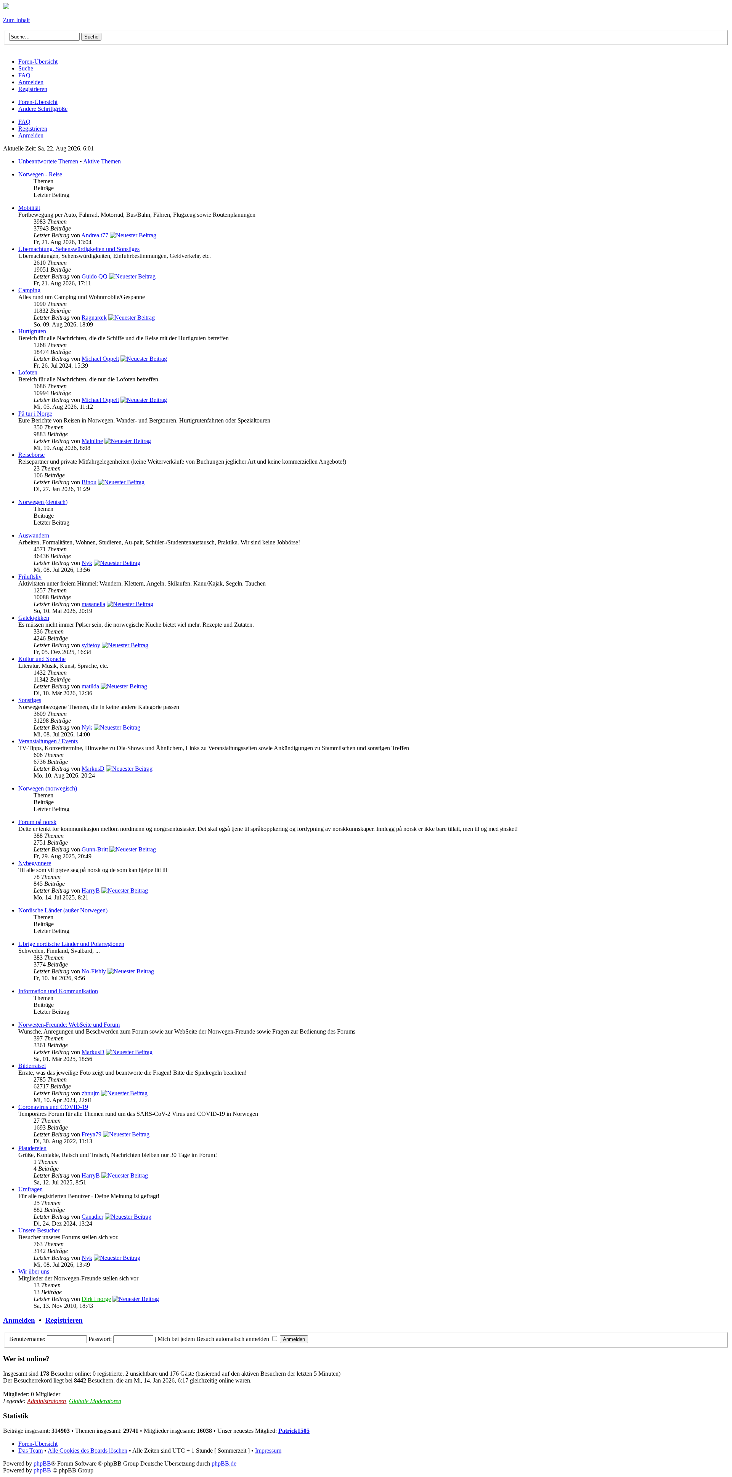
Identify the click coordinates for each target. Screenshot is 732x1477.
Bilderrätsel (32, 1066)
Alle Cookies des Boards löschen (87, 1450)
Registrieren (32, 128)
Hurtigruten (32, 331)
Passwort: (100, 1339)
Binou (89, 482)
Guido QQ (95, 276)
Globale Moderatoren (95, 1401)
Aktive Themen (102, 161)
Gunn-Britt (95, 849)
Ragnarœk (94, 317)
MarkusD (93, 768)
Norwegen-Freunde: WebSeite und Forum (69, 1024)
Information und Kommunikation (58, 991)
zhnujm (91, 1093)
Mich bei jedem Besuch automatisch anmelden (214, 1339)
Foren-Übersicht (38, 102)
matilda (90, 686)
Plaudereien (32, 1148)
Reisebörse (31, 454)
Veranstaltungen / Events (48, 741)
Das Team (30, 1450)
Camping (29, 290)
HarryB (91, 890)
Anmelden (30, 135)
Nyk (87, 563)
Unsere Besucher (38, 1230)
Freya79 (91, 1134)
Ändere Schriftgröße (42, 109)
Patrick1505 (294, 1430)
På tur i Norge (35, 413)
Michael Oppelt (100, 358)
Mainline (92, 441)
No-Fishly (94, 971)
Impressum (268, 1450)
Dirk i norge (96, 1299)
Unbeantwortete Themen (48, 161)
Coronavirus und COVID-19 (53, 1107)
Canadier (92, 1216)
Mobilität (29, 208)
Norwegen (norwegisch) (47, 788)
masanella (93, 604)
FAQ (24, 121)
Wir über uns (33, 1271)
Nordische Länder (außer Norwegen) (63, 910)
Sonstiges (29, 700)
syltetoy (91, 645)
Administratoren (46, 1401)
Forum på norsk (37, 822)
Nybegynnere (34, 863)
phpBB (42, 1463)
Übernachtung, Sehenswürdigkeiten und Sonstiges (79, 249)
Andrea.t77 (94, 235)
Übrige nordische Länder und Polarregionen (71, 944)
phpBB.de (224, 1463)
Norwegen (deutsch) (42, 502)
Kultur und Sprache (42, 659)
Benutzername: (27, 1339)
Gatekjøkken (33, 617)
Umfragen (30, 1189)
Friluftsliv (30, 576)
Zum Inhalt (16, 20)
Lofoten (27, 372)
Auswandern (33, 535)
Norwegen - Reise (40, 174)
